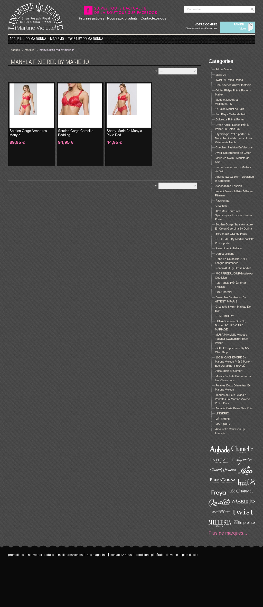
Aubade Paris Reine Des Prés (234, 408)
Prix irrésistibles (91, 18)
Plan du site (190, 555)
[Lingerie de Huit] (243, 484)
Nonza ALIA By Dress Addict (233, 268)
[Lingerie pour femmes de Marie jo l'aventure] (220, 515)
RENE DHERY (224, 316)
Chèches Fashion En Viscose (233, 147)
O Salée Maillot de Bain (229, 108)
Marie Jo (57, 39)
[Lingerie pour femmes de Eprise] (243, 464)
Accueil (16, 39)
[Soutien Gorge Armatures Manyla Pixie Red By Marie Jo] (32, 105)
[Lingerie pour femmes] (243, 453)
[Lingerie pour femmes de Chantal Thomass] (220, 474)
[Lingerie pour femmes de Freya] (220, 495)
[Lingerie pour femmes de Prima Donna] (220, 484)
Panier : (240, 24)
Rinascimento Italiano (228, 248)
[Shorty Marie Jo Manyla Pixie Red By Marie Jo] (129, 105)
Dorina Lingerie (224, 253)
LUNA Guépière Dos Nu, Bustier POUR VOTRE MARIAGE (230, 325)
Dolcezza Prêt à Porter (229, 119)
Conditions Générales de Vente (157, 555)
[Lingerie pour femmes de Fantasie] (220, 464)
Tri (155, 71)
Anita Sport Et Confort (228, 370)
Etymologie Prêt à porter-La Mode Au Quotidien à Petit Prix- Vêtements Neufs (234, 138)
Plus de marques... (228, 533)
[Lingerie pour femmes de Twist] (243, 515)
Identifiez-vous (208, 28)
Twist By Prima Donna (85, 39)
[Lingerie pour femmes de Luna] (243, 474)
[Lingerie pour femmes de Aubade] (220, 453)
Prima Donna (36, 39)
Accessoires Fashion (228, 185)
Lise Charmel (223, 291)
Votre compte (206, 24)
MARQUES (222, 423)
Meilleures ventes (70, 555)
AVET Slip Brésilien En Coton (233, 152)
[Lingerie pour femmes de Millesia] (220, 526)
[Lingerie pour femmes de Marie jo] (243, 505)
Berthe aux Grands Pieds (231, 233)
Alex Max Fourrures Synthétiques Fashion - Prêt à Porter (233, 215)
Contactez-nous (153, 18)
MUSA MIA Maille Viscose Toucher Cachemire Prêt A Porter (231, 338)
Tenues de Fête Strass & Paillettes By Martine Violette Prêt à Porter (232, 399)
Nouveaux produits (122, 18)
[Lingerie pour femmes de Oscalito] (220, 505)
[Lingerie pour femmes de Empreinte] (243, 526)
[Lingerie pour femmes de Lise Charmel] (243, 495)
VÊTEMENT (223, 418)
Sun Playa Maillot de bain (230, 114)
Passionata (222, 200)
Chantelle (221, 205)
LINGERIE (222, 413)
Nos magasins (96, 555)
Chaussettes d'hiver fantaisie (233, 85)
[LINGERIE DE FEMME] (35, 16)
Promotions (16, 555)
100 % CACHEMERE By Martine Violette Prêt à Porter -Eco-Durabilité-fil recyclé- (233, 361)
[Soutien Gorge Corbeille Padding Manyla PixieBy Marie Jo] (80, 105)
